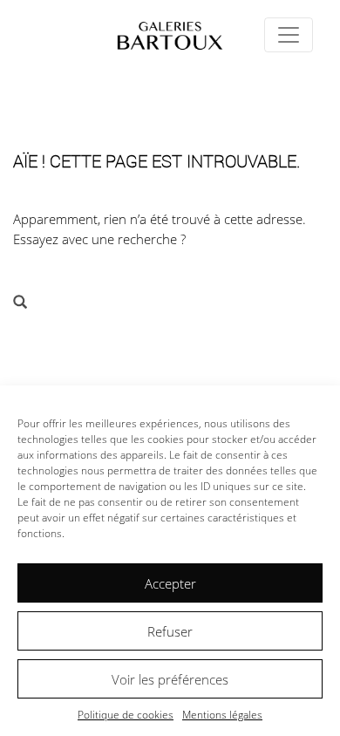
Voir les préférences (170, 679)
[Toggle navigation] (288, 34)
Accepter (170, 583)
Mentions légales (222, 714)
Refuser (170, 631)
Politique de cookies (125, 714)
